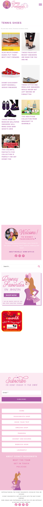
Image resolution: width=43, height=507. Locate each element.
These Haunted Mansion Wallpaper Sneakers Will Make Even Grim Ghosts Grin (10, 124)
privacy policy (25, 503)
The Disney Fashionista (15, 5)
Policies (21, 467)
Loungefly (22, 450)
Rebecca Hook (21, 444)
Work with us (28, 252)
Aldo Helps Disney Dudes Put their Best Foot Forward (10, 55)
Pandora (22, 433)
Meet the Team (21, 460)
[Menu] (40, 4)
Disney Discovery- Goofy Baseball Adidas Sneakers (10, 85)
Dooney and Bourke (22, 439)
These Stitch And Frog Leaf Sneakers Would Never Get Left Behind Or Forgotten (31, 89)
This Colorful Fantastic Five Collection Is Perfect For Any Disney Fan (9, 154)
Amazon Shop (22, 428)
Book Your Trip (22, 422)
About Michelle (15, 252)
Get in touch (21, 463)
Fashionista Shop (22, 416)
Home (21, 411)
